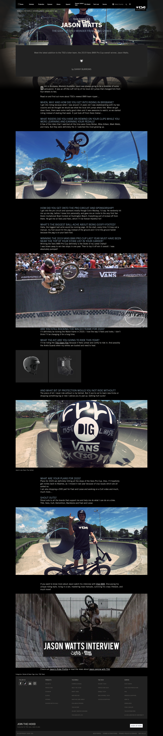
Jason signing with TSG (99, 669)
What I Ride (75, 691)
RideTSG (20, 11)
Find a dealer (128, 707)
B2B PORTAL (97, 733)
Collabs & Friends (77, 703)
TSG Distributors (129, 711)
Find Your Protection (131, 687)
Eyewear (48, 691)
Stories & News (38, 11)
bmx (36, 674)
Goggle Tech (102, 691)
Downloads (128, 703)
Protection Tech (103, 687)
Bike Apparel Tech (104, 695)
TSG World (28, 11)
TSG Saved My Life (77, 715)
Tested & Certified (104, 699)
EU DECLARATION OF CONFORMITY (134, 715)
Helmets (48, 683)
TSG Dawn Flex (62, 342)
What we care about (78, 699)
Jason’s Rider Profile (59, 669)
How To (126, 699)
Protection (49, 687)
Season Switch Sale (51, 703)
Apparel (48, 699)
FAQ (125, 691)
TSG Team (42, 674)
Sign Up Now (136, 726)
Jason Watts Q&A (51, 11)
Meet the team (76, 687)
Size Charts (128, 683)
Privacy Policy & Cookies (128, 733)
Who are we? (76, 695)
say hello (142, 733)
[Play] (81, 290)
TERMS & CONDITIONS (110, 733)
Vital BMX (100, 584)
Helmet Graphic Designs (79, 711)
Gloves (47, 695)
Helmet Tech (102, 683)
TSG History (75, 707)
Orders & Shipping (130, 695)
